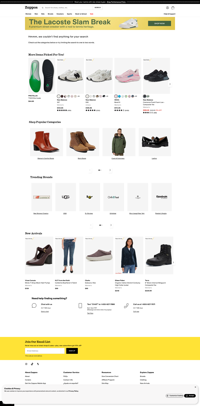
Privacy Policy (73, 391)
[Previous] (90, 170)
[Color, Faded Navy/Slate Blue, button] (132, 96)
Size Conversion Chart (110, 376)
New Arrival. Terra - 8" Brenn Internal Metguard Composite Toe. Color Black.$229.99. (159, 264)
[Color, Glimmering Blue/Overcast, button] (126, 96)
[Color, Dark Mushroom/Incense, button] (97, 96)
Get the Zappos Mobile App (35, 383)
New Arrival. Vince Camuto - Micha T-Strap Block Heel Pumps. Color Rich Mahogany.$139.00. (39, 263)
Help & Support (169, 14)
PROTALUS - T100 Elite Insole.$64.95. (41, 80)
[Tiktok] (32, 364)
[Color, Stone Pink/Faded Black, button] (100, 96)
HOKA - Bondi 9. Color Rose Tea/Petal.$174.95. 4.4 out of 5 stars (127, 85)
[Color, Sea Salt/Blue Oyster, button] (90, 96)
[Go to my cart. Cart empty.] (173, 8)
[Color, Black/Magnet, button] (104, 96)
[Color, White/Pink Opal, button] (129, 96)
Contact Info (68, 380)
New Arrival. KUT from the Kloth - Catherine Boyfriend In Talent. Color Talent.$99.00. (69, 263)
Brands (142, 376)
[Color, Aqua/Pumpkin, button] (148, 96)
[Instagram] (26, 364)
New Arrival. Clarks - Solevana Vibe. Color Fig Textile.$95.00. (99, 263)
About (27, 376)
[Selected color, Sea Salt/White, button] (58, 96)
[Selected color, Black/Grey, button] (144, 96)
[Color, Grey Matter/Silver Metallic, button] (94, 96)
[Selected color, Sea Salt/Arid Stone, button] (87, 96)
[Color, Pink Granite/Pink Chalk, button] (72, 96)
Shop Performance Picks (116, 2)
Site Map (105, 383)
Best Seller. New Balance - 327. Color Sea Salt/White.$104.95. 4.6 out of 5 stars (70, 85)
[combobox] (66, 8)
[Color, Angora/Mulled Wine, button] (65, 96)
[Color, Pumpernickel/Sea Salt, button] (62, 96)
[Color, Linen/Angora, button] (75, 96)
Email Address (32, 351)
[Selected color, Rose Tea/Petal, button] (116, 96)
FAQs (65, 376)
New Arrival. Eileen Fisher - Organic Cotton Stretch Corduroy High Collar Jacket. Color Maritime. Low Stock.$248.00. (129, 264)
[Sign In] (167, 8)
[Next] (170, 84)
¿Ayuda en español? (70, 383)
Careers (28, 380)
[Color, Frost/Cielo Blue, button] (122, 96)
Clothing (143, 380)
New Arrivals (145, 383)
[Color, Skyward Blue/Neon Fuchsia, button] (119, 96)
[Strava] (38, 364)
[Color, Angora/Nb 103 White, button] (68, 96)
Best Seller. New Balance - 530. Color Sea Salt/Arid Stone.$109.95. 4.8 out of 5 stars (99, 85)
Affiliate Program (108, 380)
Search (98, 7)
